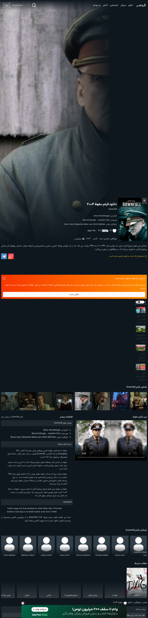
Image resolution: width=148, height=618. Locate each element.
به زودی (97, 5)
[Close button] (125, 603)
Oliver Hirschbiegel (101, 216)
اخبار (105, 5)
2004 (88, 238)
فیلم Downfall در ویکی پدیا (12, 416)
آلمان (95, 238)
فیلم (130, 5)
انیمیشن (114, 5)
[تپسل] (22, 603)
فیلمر (145, 602)
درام (101, 238)
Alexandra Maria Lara (83, 224)
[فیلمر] (140, 5)
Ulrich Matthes (99, 224)
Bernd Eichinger (89, 220)
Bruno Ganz (69, 224)
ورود (6, 5)
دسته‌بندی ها (18, 5)
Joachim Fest (103, 220)
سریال (123, 5)
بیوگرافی (113, 238)
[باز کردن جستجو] (33, 5)
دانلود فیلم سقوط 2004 (102, 204)
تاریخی (107, 238)
